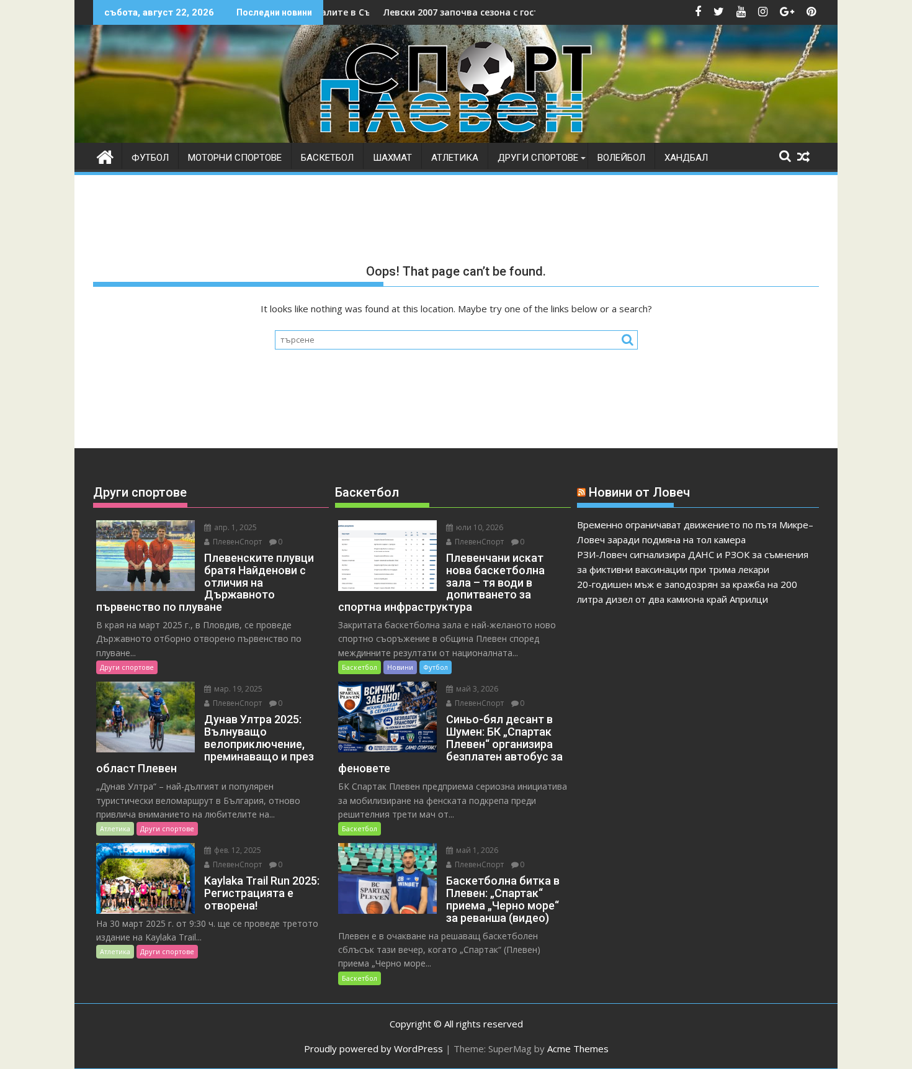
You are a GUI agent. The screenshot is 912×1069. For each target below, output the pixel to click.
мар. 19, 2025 (237, 688)
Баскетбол (327, 157)
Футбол (150, 157)
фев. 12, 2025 (236, 850)
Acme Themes (578, 1048)
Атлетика (454, 157)
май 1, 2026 (476, 850)
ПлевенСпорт (236, 541)
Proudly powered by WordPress (373, 1048)
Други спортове (538, 157)
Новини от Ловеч (639, 492)
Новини (400, 667)
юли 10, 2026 (478, 527)
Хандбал (686, 157)
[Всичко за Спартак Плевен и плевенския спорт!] (105, 155)
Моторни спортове (235, 157)
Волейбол (621, 157)
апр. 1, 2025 (234, 527)
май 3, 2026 (476, 688)
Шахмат (392, 157)
